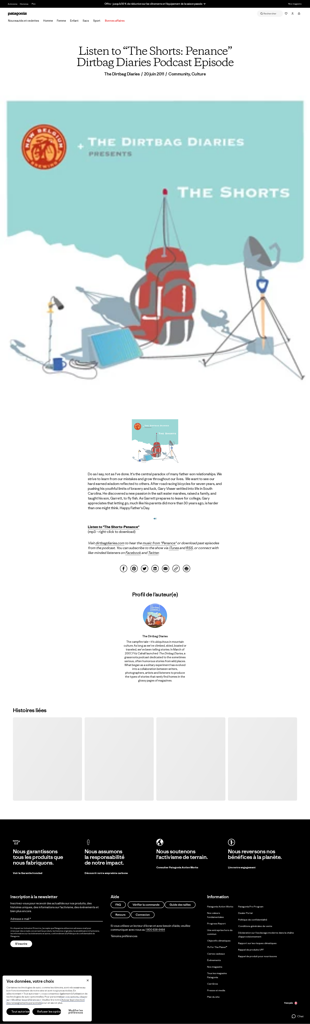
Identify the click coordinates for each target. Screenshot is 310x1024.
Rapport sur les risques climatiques (257, 943)
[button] (297, 1016)
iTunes (174, 548)
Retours (120, 914)
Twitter (153, 553)
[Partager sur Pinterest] (134, 568)
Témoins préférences (124, 936)
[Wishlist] (286, 13)
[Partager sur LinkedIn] (155, 568)
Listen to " (96, 527)
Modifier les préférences (75, 1011)
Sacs (86, 20)
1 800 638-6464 (155, 929)
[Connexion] (292, 13)
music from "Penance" (159, 543)
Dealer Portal (245, 913)
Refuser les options (49, 1011)
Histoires (24, 4)
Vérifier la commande (146, 904)
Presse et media (216, 990)
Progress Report (216, 923)
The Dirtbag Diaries (122, 74)
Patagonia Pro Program (250, 906)
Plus (34, 3)
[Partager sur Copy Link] (176, 568)
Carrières (212, 983)
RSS (189, 548)
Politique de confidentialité (80, 933)
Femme (61, 20)
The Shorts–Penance (121, 527)
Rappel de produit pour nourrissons (257, 956)
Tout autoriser (20, 1011)
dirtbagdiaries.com (109, 543)
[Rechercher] (270, 13)
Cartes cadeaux (216, 953)
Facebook (133, 553)
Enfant (74, 20)
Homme (48, 20)
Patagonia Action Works (220, 906)
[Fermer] (87, 980)
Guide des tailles (180, 904)
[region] (47, 998)
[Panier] (299, 13)
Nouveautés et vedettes (23, 20)
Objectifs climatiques (219, 940)
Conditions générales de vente (255, 926)
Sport (96, 20)
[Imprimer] (186, 568)
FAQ (118, 904)
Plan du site (213, 996)
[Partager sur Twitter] (144, 568)
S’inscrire (21, 944)
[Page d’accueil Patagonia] (17, 14)
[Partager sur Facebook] (123, 568)
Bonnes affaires (115, 20)
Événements (214, 960)
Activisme (12, 4)
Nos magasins (295, 3)
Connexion (143, 914)
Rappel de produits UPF (251, 949)
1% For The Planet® (217, 947)
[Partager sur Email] (165, 568)
